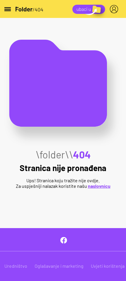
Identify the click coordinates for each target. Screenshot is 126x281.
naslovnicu (99, 186)
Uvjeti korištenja (108, 266)
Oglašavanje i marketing (59, 266)
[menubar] (115, 9)
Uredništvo (15, 266)
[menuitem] (115, 9)
